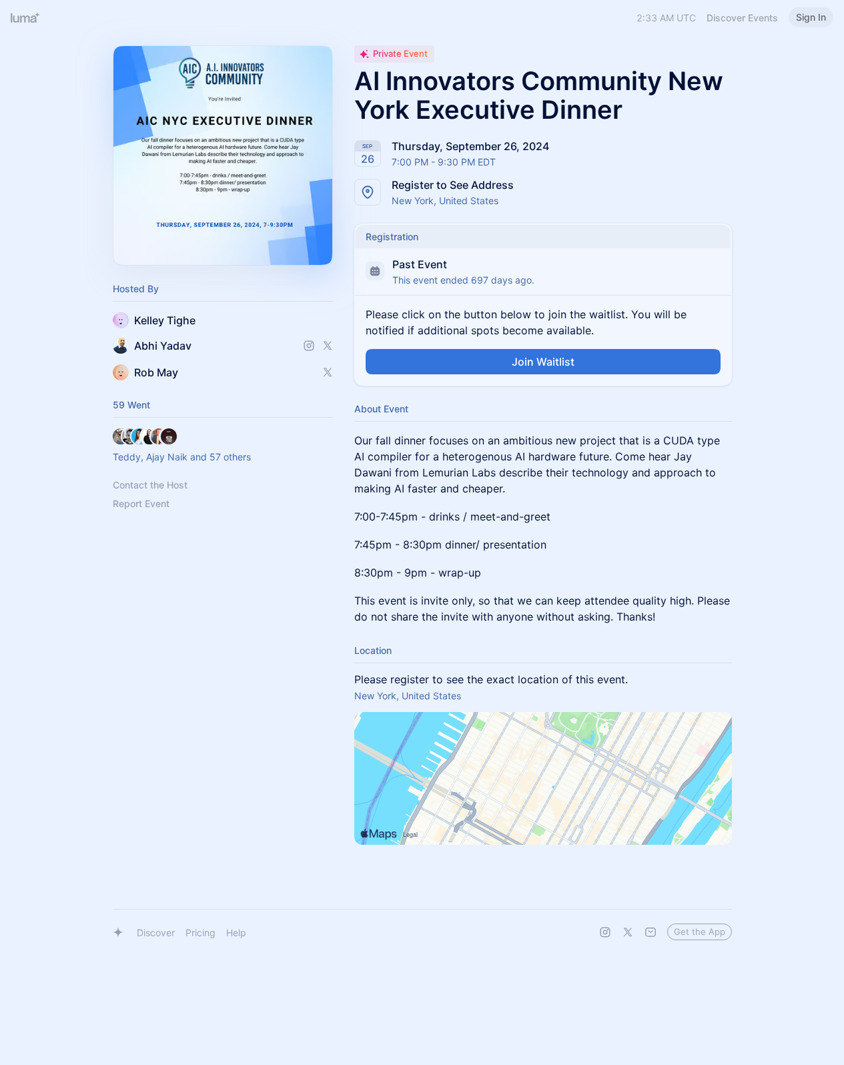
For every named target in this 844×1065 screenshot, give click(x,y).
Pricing (200, 932)
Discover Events (742, 17)
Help (236, 932)
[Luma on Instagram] (605, 932)
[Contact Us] (650, 932)
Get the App (699, 931)
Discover (156, 932)
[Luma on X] (627, 932)
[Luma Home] (25, 17)
